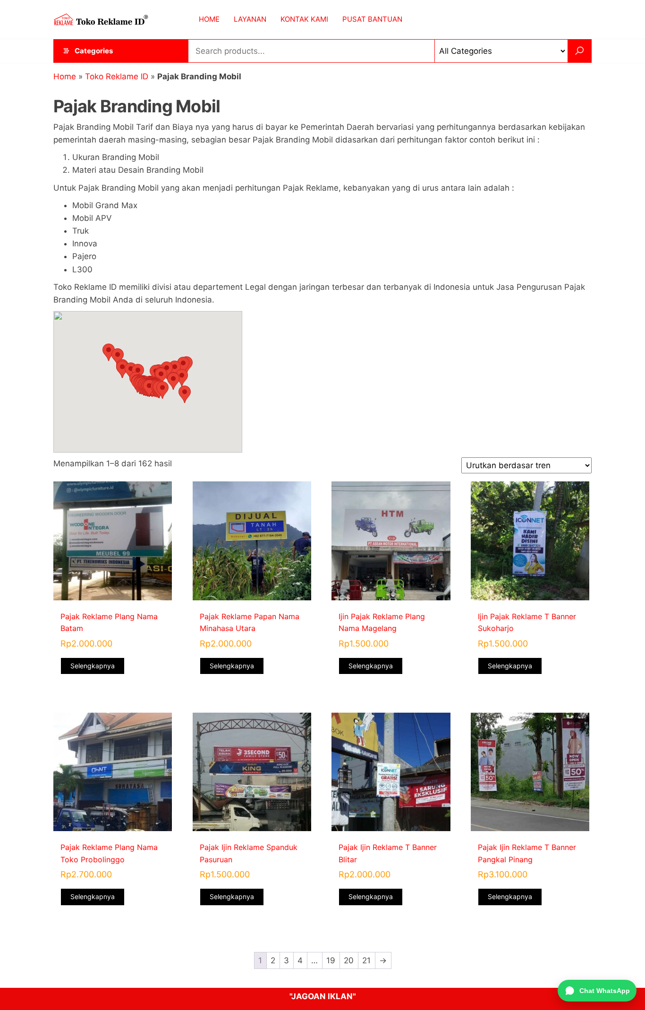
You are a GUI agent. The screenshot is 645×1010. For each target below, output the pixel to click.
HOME (209, 19)
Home (64, 76)
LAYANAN (250, 19)
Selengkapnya (92, 666)
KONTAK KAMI (304, 19)
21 (366, 960)
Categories (94, 50)
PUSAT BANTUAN (372, 19)
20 (349, 960)
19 (330, 960)
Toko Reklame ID (116, 76)
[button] (108, 352)
